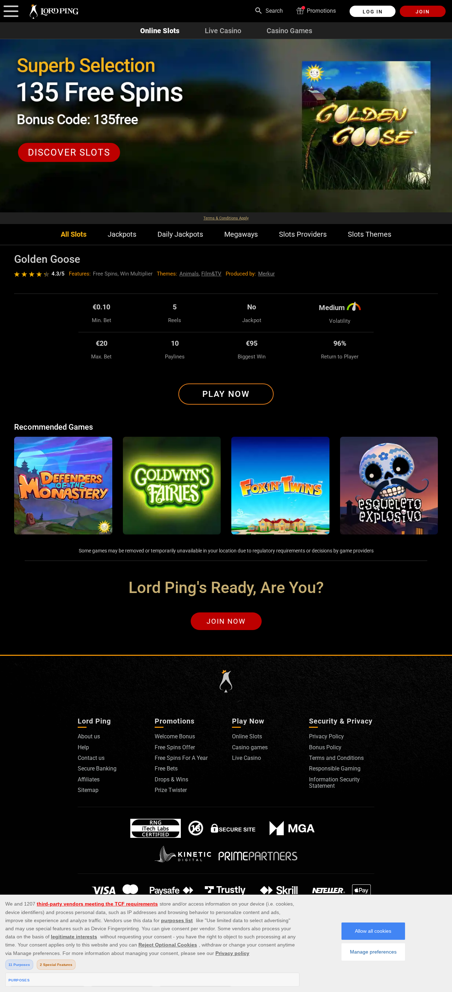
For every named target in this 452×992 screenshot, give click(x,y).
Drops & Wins (171, 779)
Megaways (241, 234)
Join (423, 11)
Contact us (91, 758)
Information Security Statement (334, 782)
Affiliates (89, 779)
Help (83, 747)
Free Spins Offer (175, 747)
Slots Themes (369, 234)
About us (89, 736)
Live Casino (223, 30)
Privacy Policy (326, 736)
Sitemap (88, 790)
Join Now (226, 621)
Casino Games (289, 30)
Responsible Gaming (335, 768)
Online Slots (159, 30)
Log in (373, 11)
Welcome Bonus (175, 736)
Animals (189, 274)
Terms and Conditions (336, 758)
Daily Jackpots (180, 234)
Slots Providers (303, 234)
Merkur (266, 274)
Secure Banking (97, 768)
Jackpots (122, 234)
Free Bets (166, 768)
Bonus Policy (325, 747)
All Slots (74, 234)
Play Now (226, 394)
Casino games (250, 747)
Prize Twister (171, 790)
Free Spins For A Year (181, 758)
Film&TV (211, 274)
